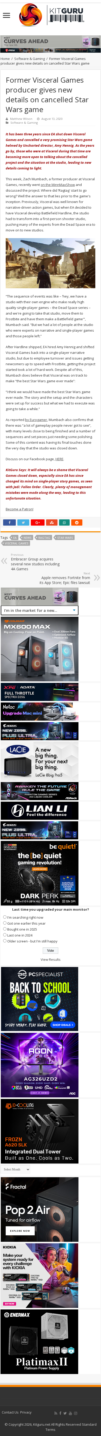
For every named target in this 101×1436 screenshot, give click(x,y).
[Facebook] (60, 1413)
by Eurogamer (36, 419)
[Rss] (56, 1413)
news (27, 538)
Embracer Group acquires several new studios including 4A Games (35, 562)
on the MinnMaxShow (58, 184)
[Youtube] (70, 1413)
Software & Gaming (29, 58)
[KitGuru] (50, 13)
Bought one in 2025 (22, 929)
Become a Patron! (19, 509)
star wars (65, 538)
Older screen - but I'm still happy (32, 941)
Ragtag (44, 538)
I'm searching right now (25, 917)
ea (15, 538)
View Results (51, 959)
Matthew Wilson (21, 119)
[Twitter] (65, 1413)
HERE (59, 459)
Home (5, 58)
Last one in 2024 (19, 935)
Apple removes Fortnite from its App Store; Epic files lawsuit (65, 578)
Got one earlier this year (26, 923)
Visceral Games (16, 543)
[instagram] (76, 1413)
